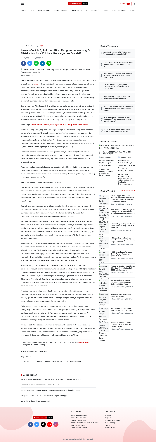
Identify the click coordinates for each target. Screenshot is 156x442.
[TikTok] (43, 424)
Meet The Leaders (119, 10)
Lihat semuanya (127, 191)
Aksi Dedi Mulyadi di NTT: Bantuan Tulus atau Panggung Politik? (117, 53)
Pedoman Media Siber (78, 420)
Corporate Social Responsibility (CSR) (48, 361)
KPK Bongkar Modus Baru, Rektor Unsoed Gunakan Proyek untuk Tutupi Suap (118, 75)
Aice (36, 84)
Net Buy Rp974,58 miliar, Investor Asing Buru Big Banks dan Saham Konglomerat (117, 119)
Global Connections (79, 10)
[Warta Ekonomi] (78, 4)
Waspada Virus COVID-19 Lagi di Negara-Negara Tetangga (44, 396)
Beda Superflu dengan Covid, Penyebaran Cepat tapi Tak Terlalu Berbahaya (51, 379)
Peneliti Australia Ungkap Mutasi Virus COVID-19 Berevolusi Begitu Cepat (50, 390)
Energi (105, 10)
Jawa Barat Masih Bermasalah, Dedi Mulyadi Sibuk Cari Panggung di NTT (118, 64)
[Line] (48, 63)
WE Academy (110, 423)
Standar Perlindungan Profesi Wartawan (85, 423)
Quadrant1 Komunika (112, 420)
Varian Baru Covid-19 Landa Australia (35, 401)
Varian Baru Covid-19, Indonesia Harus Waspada (40, 385)
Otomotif (95, 10)
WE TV (107, 425)
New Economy (44, 10)
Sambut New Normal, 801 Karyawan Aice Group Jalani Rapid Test (59, 125)
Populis (108, 418)
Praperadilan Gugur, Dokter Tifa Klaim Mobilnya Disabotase (117, 97)
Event (132, 10)
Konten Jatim (110, 428)
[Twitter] (29, 63)
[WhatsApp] (36, 63)
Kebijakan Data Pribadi (79, 428)
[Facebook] (23, 63)
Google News (83, 342)
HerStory (108, 415)
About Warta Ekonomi (79, 415)
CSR (41, 46)
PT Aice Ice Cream (74, 361)
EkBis (32, 10)
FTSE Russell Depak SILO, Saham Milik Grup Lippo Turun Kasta (117, 130)
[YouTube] (49, 424)
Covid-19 (26, 361)
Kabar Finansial (60, 10)
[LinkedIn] (42, 63)
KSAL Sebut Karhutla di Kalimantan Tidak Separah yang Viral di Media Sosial (118, 108)
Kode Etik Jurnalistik (78, 425)
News (23, 10)
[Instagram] (55, 424)
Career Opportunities (78, 418)
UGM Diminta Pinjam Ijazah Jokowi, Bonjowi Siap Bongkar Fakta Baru (117, 86)
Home (23, 46)
